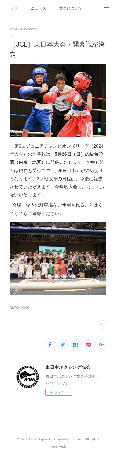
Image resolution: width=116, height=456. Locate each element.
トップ (12, 8)
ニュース (38, 8)
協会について (70, 8)
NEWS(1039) (19, 307)
